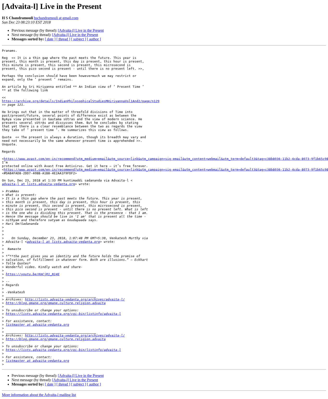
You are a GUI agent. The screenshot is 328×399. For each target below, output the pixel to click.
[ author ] (94, 39)
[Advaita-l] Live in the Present (81, 30)
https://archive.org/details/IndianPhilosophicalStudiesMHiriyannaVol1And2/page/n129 (80, 101)
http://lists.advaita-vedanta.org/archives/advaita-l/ (75, 299)
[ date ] (50, 39)
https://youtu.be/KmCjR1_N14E (33, 274)
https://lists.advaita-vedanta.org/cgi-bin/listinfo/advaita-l (63, 314)
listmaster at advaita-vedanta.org (37, 324)
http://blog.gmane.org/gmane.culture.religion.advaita (56, 303)
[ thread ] (63, 39)
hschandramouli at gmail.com (56, 18)
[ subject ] (78, 39)
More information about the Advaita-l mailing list (39, 395)
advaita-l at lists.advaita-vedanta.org (38, 184)
